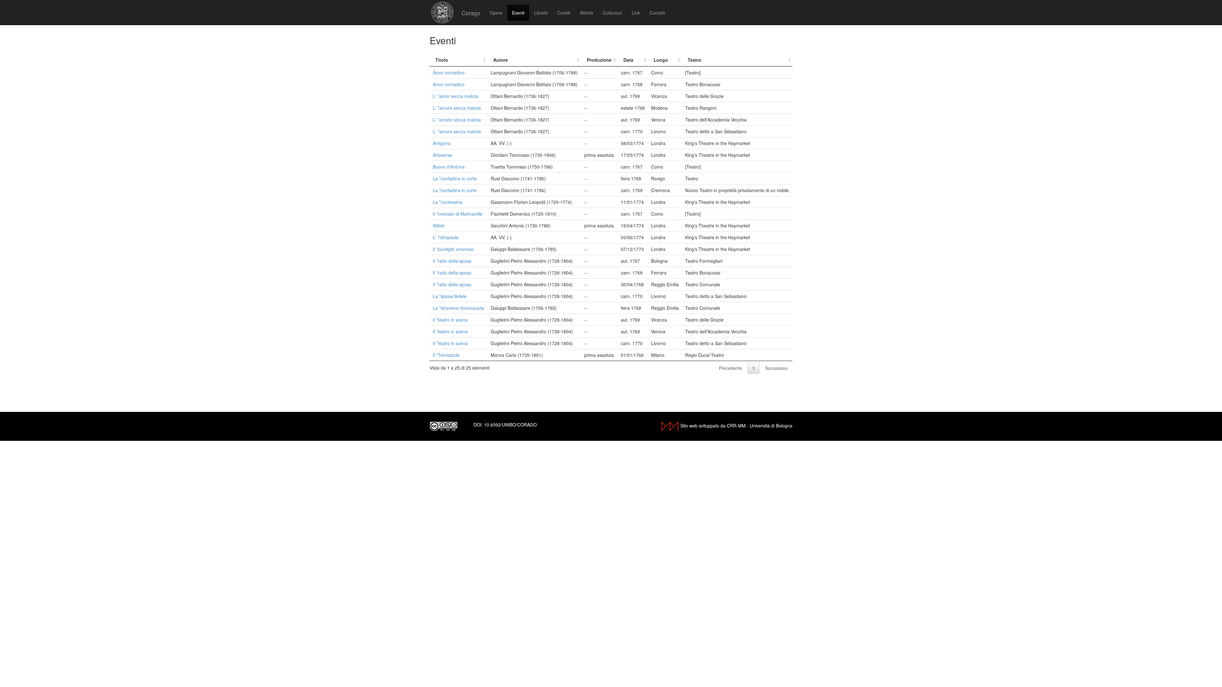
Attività (586, 13)
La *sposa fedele (450, 296)
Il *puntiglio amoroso (453, 249)
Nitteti (438, 225)
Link (636, 13)
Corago (470, 13)
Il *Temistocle (446, 355)
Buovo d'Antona (449, 166)
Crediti (563, 13)
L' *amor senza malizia (455, 96)
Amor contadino (449, 72)
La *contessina (447, 202)
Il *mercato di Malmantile (457, 214)
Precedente (730, 368)
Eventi (518, 13)
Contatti (657, 13)
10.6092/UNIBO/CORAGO (510, 424)
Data (628, 60)
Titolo (441, 60)
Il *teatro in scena (450, 319)
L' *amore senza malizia (457, 108)
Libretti (541, 13)
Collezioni (612, 13)
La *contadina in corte (455, 178)
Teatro (694, 60)
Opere (496, 13)
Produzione (599, 60)
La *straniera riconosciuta (458, 308)
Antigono (442, 143)
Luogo (661, 60)
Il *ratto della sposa (452, 261)
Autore (500, 60)
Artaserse (442, 155)
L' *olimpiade (446, 237)
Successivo (776, 368)
